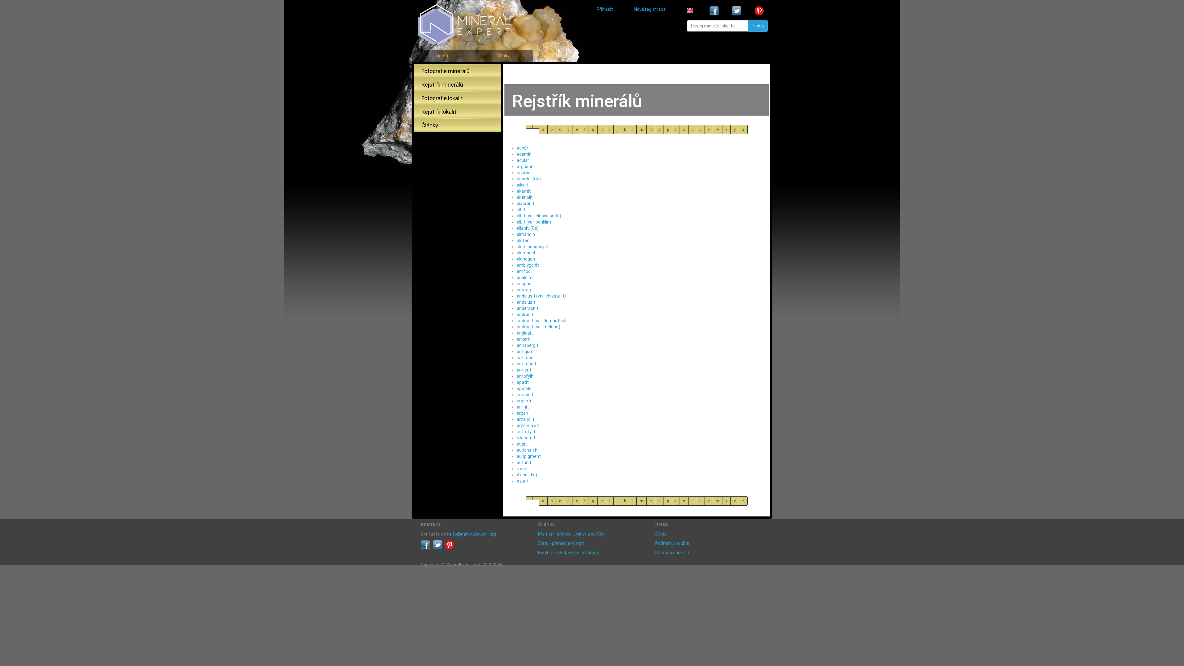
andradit (525, 314)
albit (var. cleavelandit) (539, 215)
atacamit (526, 437)
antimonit (526, 363)
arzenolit (525, 419)
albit (521, 209)
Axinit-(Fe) (527, 474)
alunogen (526, 259)
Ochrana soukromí (673, 552)
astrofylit (526, 431)
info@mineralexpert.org (472, 534)
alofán (523, 240)
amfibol (524, 271)
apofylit (524, 388)
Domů (442, 55)
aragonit (525, 394)
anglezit (525, 333)
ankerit (524, 339)
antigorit (525, 351)
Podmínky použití (672, 543)
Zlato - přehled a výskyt (561, 543)
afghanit (525, 166)
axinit (522, 468)
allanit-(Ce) (528, 228)
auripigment (529, 456)
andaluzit (526, 302)
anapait (524, 283)
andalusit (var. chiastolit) (541, 296)
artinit (523, 407)
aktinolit (525, 197)
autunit (524, 462)
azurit (522, 481)
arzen (522, 413)
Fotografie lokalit (442, 98)
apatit (523, 382)
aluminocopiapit (533, 246)
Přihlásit (605, 9)
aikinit (522, 185)
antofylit (525, 376)
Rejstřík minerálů (442, 84)
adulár (523, 160)
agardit (524, 172)
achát (522, 148)
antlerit (524, 370)
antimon (525, 357)
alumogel (526, 252)
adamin (524, 154)
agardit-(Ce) (529, 178)
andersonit (527, 308)
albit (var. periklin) (534, 222)
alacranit (525, 203)
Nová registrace (650, 9)
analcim (524, 277)
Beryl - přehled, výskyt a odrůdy (568, 552)
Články (502, 55)
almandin (526, 234)
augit (522, 444)
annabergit (527, 345)
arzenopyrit (528, 425)
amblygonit (528, 265)
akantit (524, 191)
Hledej (758, 25)
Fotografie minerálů (445, 71)
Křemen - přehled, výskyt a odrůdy (571, 534)
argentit (525, 400)
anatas (524, 289)
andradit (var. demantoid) (542, 320)
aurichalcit (527, 450)
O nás (661, 534)
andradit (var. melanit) (538, 326)
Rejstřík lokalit (438, 112)
